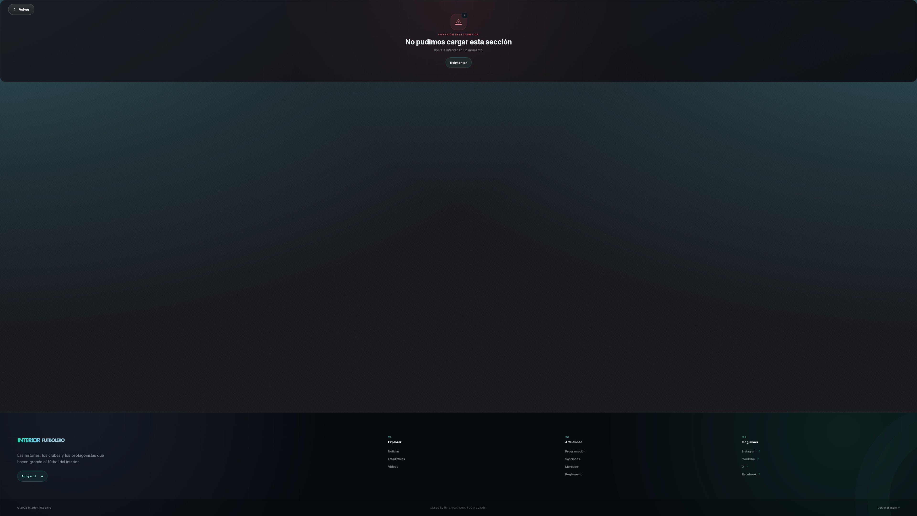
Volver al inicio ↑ (889, 507)
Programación (575, 451)
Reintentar (458, 62)
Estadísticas (396, 459)
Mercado (571, 466)
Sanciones (572, 459)
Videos (393, 466)
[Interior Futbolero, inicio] (41, 441)
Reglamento (573, 474)
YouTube (750, 459)
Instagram (751, 451)
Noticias (394, 451)
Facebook (751, 474)
